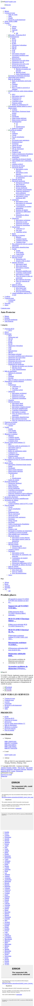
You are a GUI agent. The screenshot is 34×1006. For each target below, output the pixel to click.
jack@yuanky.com (10, 1)
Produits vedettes (12, 768)
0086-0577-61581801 (11, 743)
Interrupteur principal (20, 769)
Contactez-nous (5, 308)
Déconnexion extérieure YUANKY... (17, 644)
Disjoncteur (19, 771)
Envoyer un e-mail (6, 774)
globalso (3, 768)
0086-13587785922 (10, 746)
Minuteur (29, 769)
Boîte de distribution (7, 769)
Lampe (13, 771)
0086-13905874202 (10, 741)
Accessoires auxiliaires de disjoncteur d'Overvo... (17, 667)
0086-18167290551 (10, 745)
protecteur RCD (5, 771)
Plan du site (21, 768)
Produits (7, 318)
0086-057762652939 (11, 748)
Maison (7, 316)
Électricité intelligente (11, 319)
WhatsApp (4, 776)
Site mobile (29, 768)
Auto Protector (9, 321)
